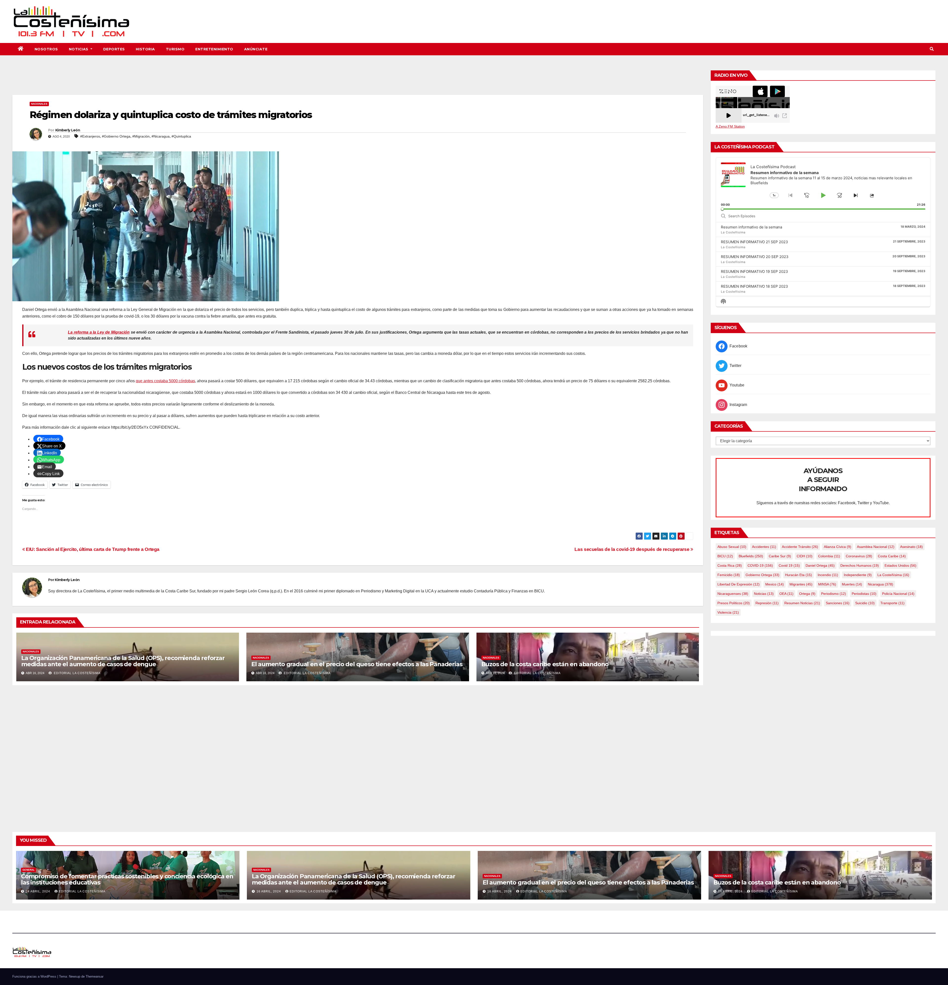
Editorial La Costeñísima (76, 673)
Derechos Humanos (859, 565)
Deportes (114, 49)
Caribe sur (780, 556)
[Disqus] (357, 753)
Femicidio (728, 575)
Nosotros (46, 49)
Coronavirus (859, 556)
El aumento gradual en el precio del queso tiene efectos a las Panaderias (356, 664)
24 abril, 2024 (38, 891)
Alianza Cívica (837, 547)
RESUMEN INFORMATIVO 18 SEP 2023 (754, 286)
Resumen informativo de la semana (751, 227)
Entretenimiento (214, 49)
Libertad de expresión (738, 584)
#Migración (141, 136)
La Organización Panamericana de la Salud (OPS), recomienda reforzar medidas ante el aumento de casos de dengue (123, 661)
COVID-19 (760, 565)
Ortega (807, 594)
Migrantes (801, 584)
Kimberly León (67, 130)
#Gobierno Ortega (116, 136)
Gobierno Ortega (762, 575)
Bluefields (751, 556)
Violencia (728, 612)
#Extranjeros (90, 136)
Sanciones (837, 603)
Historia (145, 49)
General (28, 869)
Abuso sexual (731, 547)
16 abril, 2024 (269, 891)
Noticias (79, 49)
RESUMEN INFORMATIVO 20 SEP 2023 (755, 256)
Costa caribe (892, 556)
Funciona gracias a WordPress (34, 976)
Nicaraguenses (732, 594)
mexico (774, 584)
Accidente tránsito (800, 547)
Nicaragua (880, 584)
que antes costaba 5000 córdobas (165, 381)
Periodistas (864, 594)
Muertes (852, 584)
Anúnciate (256, 49)
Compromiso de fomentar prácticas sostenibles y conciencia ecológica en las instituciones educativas (127, 879)
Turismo (175, 49)
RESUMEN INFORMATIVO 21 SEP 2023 (754, 242)
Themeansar (94, 976)
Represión (767, 603)
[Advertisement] (358, 81)
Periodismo (833, 594)
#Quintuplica (181, 136)
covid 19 (789, 565)
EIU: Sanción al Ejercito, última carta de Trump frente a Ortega (92, 549)
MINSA (827, 584)
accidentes (764, 547)
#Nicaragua (161, 136)
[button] (932, 49)
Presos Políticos (733, 603)
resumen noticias (802, 603)
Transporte (892, 603)
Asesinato (911, 547)
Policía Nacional (898, 594)
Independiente (858, 575)
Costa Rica (729, 565)
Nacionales (39, 103)
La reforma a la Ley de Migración (99, 332)
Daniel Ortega (820, 565)
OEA (786, 594)
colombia (829, 556)
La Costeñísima (893, 575)
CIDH (804, 556)
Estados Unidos (900, 565)
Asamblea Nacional (875, 547)
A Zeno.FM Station (730, 126)
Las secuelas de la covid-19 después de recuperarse (632, 549)
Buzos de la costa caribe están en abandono (545, 664)
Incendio (828, 575)
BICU (725, 556)
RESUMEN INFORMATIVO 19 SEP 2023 (754, 271)
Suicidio (865, 603)
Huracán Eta (798, 575)
